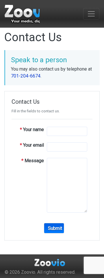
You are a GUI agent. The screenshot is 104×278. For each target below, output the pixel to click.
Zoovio (28, 272)
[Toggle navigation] (91, 14)
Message (32, 160)
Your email (32, 145)
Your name (32, 129)
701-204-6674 (25, 76)
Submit (55, 228)
